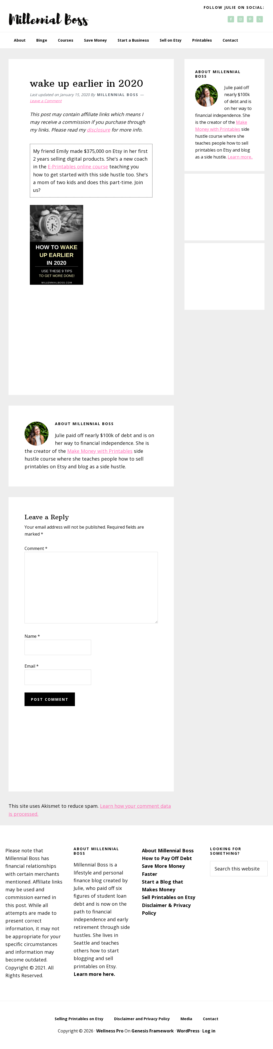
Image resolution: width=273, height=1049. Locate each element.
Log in (208, 1031)
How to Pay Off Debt (167, 858)
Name (32, 636)
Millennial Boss (49, 16)
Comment (36, 548)
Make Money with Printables (100, 451)
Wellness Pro (109, 1031)
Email (32, 666)
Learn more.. (240, 157)
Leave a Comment (46, 100)
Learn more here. (94, 974)
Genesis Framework (152, 1031)
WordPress (188, 1031)
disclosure (98, 129)
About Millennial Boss (168, 850)
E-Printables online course (78, 166)
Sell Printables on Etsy (168, 897)
